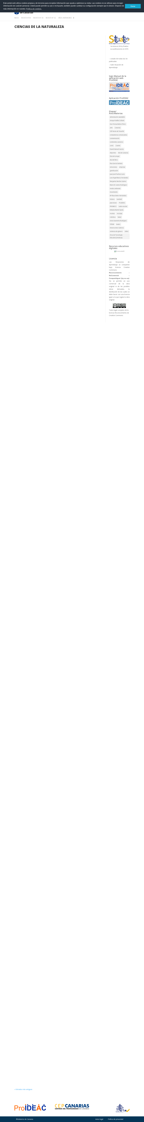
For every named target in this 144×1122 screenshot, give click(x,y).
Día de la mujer (115, 156)
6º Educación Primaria (57, 106)
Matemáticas (81, 109)
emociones (113, 167)
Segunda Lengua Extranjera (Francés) (67, 348)
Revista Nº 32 (51, 18)
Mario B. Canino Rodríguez (118, 185)
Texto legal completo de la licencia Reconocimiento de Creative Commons (119, 313)
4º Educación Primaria (57, 343)
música (112, 199)
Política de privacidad (115, 1119)
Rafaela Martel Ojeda (116, 210)
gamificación (114, 171)
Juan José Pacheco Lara (117, 174)
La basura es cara (25, 783)
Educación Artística (30, 109)
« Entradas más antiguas (23, 1089)
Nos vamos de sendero (28, 977)
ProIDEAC (122, 203)
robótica (112, 217)
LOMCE (72, 109)
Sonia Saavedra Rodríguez (118, 221)
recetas (112, 213)
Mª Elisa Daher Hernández (118, 196)
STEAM (112, 224)
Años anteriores (65, 18)
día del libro (114, 160)
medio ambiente (115, 188)
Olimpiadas (22, 592)
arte (111, 128)
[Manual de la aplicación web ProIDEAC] (119, 87)
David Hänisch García (117, 149)
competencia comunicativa (118, 135)
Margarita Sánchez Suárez (118, 181)
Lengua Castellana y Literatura (57, 109)
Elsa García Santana (116, 163)
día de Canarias (123, 153)
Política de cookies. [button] (34, 9)
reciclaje (119, 213)
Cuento (118, 146)
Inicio (16, 18)
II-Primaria (42, 109)
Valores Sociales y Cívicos (65, 790)
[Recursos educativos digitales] (119, 251)
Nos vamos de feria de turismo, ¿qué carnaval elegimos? (44, 339)
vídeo (126, 231)
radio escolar (123, 206)
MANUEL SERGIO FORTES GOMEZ (32, 595)
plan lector (113, 203)
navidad (119, 199)
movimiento (114, 192)
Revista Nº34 (26, 18)
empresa (122, 167)
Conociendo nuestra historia (30, 252)
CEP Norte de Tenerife (117, 131)
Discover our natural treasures (31, 884)
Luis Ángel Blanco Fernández (119, 178)
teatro (118, 224)
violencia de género (116, 231)
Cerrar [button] (133, 6)
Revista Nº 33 (38, 18)
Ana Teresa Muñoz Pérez (118, 124)
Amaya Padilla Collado (27, 106)
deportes (113, 153)
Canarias (117, 128)
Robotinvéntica (24, 499)
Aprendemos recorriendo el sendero (34, 103)
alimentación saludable (117, 117)
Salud (119, 217)
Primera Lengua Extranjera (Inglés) (73, 891)
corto (111, 146)
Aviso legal (99, 1119)
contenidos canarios (116, 142)
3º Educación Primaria (66, 595)
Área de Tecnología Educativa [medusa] (116, 236)
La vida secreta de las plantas (31, 690)
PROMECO (113, 206)
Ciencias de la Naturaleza (74, 106)
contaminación (114, 138)
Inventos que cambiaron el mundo (33, 1063)
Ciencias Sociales (51, 346)
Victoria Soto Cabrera (117, 228)
